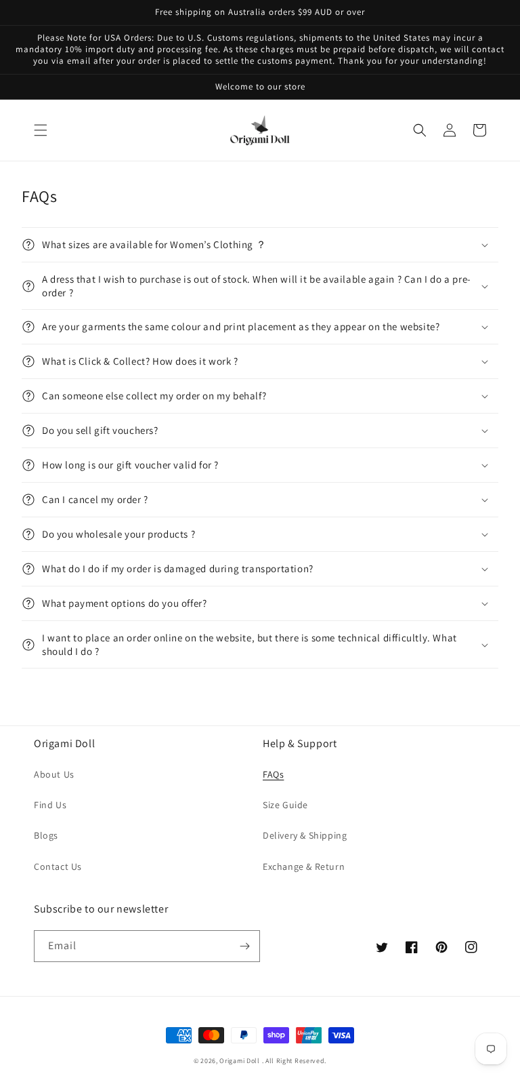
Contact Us (58, 866)
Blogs (46, 835)
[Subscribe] (244, 946)
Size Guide (285, 805)
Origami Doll (240, 1060)
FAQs (273, 774)
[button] (41, 130)
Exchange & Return (304, 866)
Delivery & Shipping (305, 835)
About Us (54, 774)
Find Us (50, 805)
